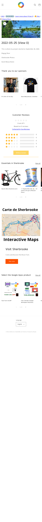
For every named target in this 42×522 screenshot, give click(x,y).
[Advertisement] (21, 429)
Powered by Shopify (32, 331)
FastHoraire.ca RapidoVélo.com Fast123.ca (18, 331)
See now (12, 261)
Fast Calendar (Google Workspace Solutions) (27, 301)
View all (37, 163)
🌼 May (37, 16)
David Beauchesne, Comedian (29, 96)
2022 (2, 16)
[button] (2, 5)
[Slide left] (16, 105)
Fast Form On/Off (7, 301)
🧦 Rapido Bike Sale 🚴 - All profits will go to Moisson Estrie (29, 190)
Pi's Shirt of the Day (7, 96)
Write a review (21, 153)
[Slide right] (25, 105)
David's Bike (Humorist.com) (9, 189)
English (20, 324)
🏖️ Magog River (5, 19)
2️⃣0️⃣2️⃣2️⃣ (10, 16)
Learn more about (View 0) (24, 16)
